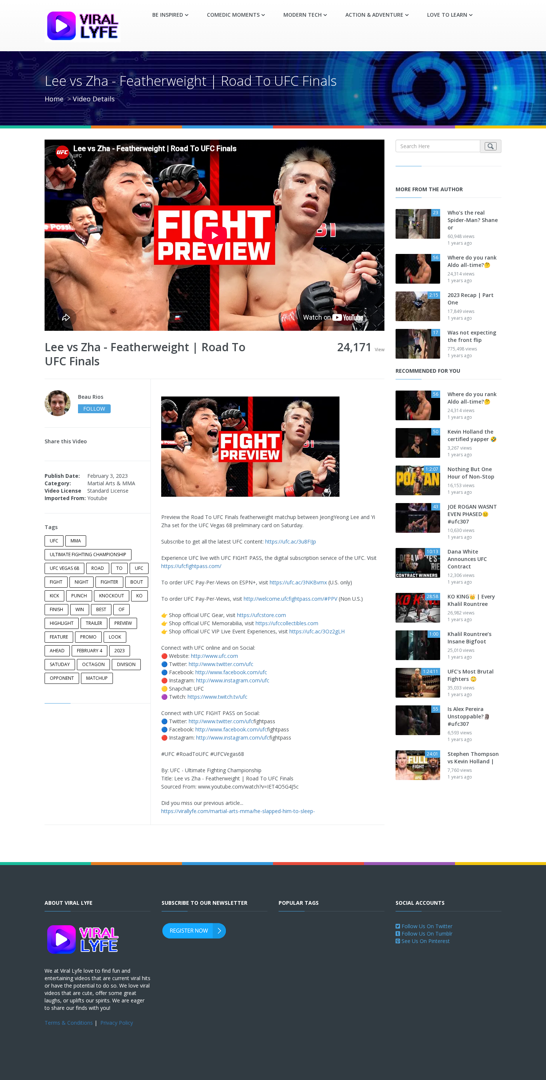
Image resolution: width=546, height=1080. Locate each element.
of (121, 609)
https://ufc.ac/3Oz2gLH (317, 631)
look (115, 637)
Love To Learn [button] (447, 14)
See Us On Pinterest (425, 940)
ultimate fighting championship (88, 554)
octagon (93, 664)
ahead (57, 650)
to (119, 568)
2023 (119, 650)
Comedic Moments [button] (233, 14)
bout (136, 582)
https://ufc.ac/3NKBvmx (298, 582)
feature (59, 637)
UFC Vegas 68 (64, 568)
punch (79, 596)
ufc (54, 541)
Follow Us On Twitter (426, 926)
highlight (62, 623)
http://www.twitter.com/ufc (221, 664)
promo (88, 637)
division (126, 664)
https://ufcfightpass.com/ (191, 566)
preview (123, 623)
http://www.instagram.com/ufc (232, 680)
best (101, 609)
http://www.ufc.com (214, 655)
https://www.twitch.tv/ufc (217, 696)
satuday (60, 664)
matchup (97, 678)
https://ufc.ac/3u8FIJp (290, 541)
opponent (62, 678)
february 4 (89, 650)
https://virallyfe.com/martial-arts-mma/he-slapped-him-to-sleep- (238, 811)
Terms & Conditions (69, 1022)
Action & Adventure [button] (374, 14)
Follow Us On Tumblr (426, 933)
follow (94, 408)
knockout (111, 596)
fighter (109, 582)
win (79, 609)
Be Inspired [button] (167, 14)
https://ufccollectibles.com (287, 623)
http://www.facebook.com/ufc (231, 672)
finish (56, 609)
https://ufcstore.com (261, 615)
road (97, 568)
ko (139, 596)
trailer (94, 623)
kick (54, 596)
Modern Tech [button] (302, 14)
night (81, 582)
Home (54, 98)
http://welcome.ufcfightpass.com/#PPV (290, 598)
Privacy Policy (116, 1022)
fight (56, 582)
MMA (76, 541)
